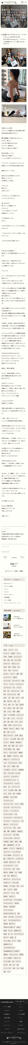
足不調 (19, 940)
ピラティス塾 (11, 773)
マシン (16, 650)
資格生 (18, 749)
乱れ (17, 745)
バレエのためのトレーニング (10, 780)
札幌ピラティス (7, 882)
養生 (5, 858)
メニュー (13, 893)
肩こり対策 (11, 916)
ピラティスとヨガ (13, 752)
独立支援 (17, 903)
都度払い (19, 927)
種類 (14, 711)
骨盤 (9, 667)
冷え (19, 701)
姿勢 (14, 968)
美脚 (19, 694)
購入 (14, 869)
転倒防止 (5, 896)
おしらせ (7, 551)
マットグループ (16, 855)
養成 (5, 971)
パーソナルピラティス (8, 865)
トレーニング (19, 718)
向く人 (8, 766)
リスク (5, 762)
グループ (5, 684)
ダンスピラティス (15, 776)
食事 (13, 697)
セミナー (19, 653)
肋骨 (21, 756)
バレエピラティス (19, 858)
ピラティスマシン (7, 869)
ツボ (13, 704)
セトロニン (17, 783)
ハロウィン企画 (13, 797)
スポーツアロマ (7, 680)
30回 (18, 886)
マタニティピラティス (8, 783)
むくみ (5, 704)
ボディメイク (6, 893)
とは (16, 872)
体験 (10, 964)
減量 (5, 701)
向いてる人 (6, 673)
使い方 (19, 827)
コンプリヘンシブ (7, 834)
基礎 (20, 841)
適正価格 (11, 872)
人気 (18, 968)
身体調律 (21, 954)
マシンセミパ (6, 776)
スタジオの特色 (11, 715)
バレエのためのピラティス (9, 947)
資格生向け (20, 831)
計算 (22, 697)
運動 (19, 739)
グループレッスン (16, 786)
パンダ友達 (10, 790)
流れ (22, 691)
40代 (8, 691)
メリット (17, 804)
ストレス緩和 (12, 886)
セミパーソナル (20, 715)
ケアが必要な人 (7, 769)
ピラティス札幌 (15, 882)
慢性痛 (5, 934)
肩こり (9, 670)
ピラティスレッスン (15, 691)
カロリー (18, 697)
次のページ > (23, 557)
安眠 (5, 889)
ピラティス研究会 (8, 586)
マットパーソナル (7, 827)
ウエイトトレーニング (8, 804)
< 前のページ (5, 557)
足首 (17, 704)
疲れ (14, 749)
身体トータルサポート (8, 735)
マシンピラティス (7, 687)
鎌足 (20, 790)
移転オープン (6, 759)
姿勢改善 (5, 728)
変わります (9, 701)
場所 (19, 913)
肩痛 (5, 845)
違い (14, 687)
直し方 (9, 793)
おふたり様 (17, 773)
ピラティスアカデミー (8, 903)
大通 (22, 728)
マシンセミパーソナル (8, 800)
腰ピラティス (12, 923)
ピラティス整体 (7, 940)
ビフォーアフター (7, 677)
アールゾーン (12, 848)
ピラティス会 (6, 807)
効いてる (10, 930)
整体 (14, 708)
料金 (5, 694)
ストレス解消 (13, 739)
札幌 (13, 961)
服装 (23, 680)
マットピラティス (19, 684)
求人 (9, 786)
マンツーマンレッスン (15, 807)
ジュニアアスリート (15, 759)
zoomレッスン (7, 663)
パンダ (5, 790)
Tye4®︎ (5, 773)
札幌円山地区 (12, 906)
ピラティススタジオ (12, 762)
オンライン (14, 769)
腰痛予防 (5, 848)
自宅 (12, 660)
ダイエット (12, 673)
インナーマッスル (7, 968)
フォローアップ (7, 851)
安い (5, 718)
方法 (22, 739)
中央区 (5, 656)
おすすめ (5, 964)
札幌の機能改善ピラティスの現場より (12, 951)
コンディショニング (13, 954)
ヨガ (14, 964)
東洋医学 (15, 677)
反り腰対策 (6, 841)
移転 (5, 766)
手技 (16, 814)
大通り (5, 715)
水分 (9, 697)
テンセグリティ (18, 916)
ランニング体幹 (7, 961)
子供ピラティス (10, 858)
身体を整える (18, 742)
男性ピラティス (7, 879)
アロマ (14, 827)
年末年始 (21, 704)
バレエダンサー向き (8, 899)
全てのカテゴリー (8, 583)
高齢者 (13, 766)
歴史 (8, 732)
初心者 (22, 968)
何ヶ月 (21, 721)
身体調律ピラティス (8, 944)
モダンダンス (17, 838)
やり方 (16, 721)
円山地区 (5, 906)
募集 (16, 790)
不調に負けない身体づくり (9, 927)
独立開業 (5, 886)
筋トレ (5, 920)
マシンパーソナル (14, 824)
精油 (5, 756)
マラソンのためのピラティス (14, 920)
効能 (9, 745)
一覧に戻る (14, 557)
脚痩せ (11, 841)
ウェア (8, 971)
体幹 (18, 964)
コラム (3, 551)
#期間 (21, 571)
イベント (13, 732)
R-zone (20, 762)
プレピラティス (7, 821)
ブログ (5, 670)
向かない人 (11, 728)
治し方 (21, 745)
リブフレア (10, 650)
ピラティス (18, 961)
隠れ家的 (13, 653)
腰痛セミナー (14, 875)
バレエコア (9, 889)
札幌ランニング (17, 958)
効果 (5, 660)
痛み (5, 732)
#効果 (16, 571)
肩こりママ (6, 937)
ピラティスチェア (17, 656)
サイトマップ (21, 1032)
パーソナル (11, 684)
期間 (18, 673)
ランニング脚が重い (8, 958)
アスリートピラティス (8, 910)
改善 (15, 701)
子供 (19, 862)
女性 (19, 667)
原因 (5, 691)
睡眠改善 (9, 756)
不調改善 (10, 656)
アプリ (16, 865)
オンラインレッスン (17, 725)
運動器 (18, 711)
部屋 (5, 831)
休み (5, 708)
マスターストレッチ (11, 694)
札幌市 (9, 725)
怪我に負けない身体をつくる (10, 913)
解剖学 (16, 841)
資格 (8, 718)
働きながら (6, 824)
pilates (18, 869)
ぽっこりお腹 (18, 660)
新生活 (21, 735)
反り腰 (16, 735)
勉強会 (22, 804)
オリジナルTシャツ (16, 680)
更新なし (18, 728)
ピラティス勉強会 (7, 855)
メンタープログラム (16, 851)
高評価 (15, 889)
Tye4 (22, 821)
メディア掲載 (7, 600)
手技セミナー (12, 896)
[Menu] (25, 2)
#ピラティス (9, 571)
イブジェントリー (16, 821)
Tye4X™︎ (5, 916)
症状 (8, 875)
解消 (9, 704)
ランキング (6, 742)
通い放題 (5, 862)
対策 (5, 875)
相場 (12, 721)
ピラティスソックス (16, 879)
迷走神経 (19, 793)
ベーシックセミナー (14, 810)
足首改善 (5, 923)
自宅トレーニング (15, 663)
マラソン (14, 940)
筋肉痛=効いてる (17, 930)
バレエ (5, 793)
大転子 (5, 667)
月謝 (8, 721)
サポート (5, 752)
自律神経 (12, 742)
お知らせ (9, 708)
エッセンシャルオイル (8, 814)
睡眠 (13, 745)
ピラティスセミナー (9, 594)
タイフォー (6, 739)
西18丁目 (5, 872)
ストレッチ (15, 670)
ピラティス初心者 (17, 899)
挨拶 (21, 708)
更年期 (20, 872)
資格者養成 (7, 597)
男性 (18, 766)
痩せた (5, 697)
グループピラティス (8, 817)
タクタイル (6, 810)
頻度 (5, 721)
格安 (21, 673)
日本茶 (5, 745)
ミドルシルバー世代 (8, 838)
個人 (14, 793)
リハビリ (9, 711)
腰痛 (8, 831)
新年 (18, 708)
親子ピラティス (12, 862)
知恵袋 (5, 725)
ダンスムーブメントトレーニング (12, 603)
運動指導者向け (10, 845)
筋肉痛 (5, 930)
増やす (5, 786)
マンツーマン (6, 653)
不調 (5, 711)
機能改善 (5, 954)
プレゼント (19, 687)
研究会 (5, 650)
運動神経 (20, 752)
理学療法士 (13, 831)
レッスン (13, 718)
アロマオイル (16, 756)
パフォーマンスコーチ (18, 934)
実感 (8, 660)
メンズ (22, 886)
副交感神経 (6, 797)
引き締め (14, 667)
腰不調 (11, 937)
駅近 (18, 893)
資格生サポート (20, 848)
